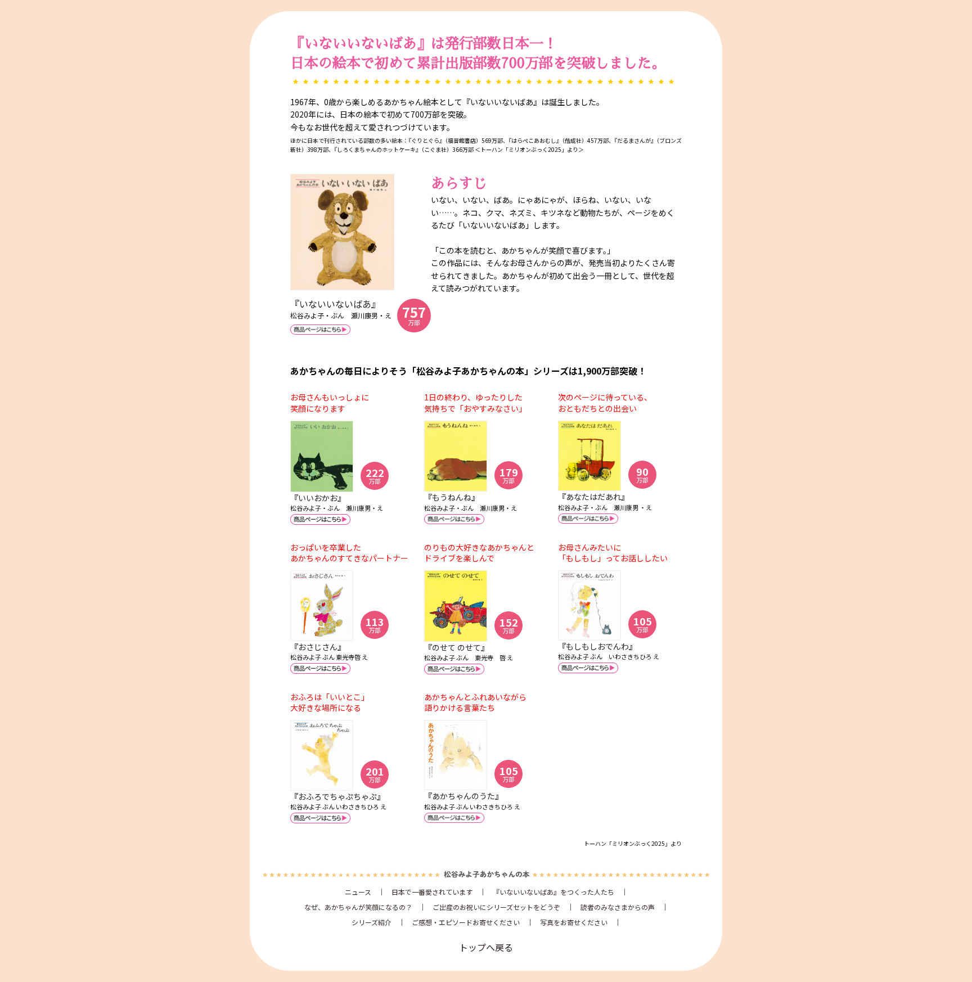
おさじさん (318, 646)
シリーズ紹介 (372, 922)
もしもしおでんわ (597, 646)
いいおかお (318, 497)
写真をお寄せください (574, 922)
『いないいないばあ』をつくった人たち (553, 892)
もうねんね (451, 497)
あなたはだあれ (593, 496)
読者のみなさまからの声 (617, 907)
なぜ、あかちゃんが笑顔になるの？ (358, 907)
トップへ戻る (486, 947)
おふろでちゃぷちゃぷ (337, 796)
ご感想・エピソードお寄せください (466, 922)
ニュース (358, 892)
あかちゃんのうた (463, 795)
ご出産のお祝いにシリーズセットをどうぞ (496, 907)
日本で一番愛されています (432, 892)
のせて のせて (456, 647)
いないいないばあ (335, 303)
